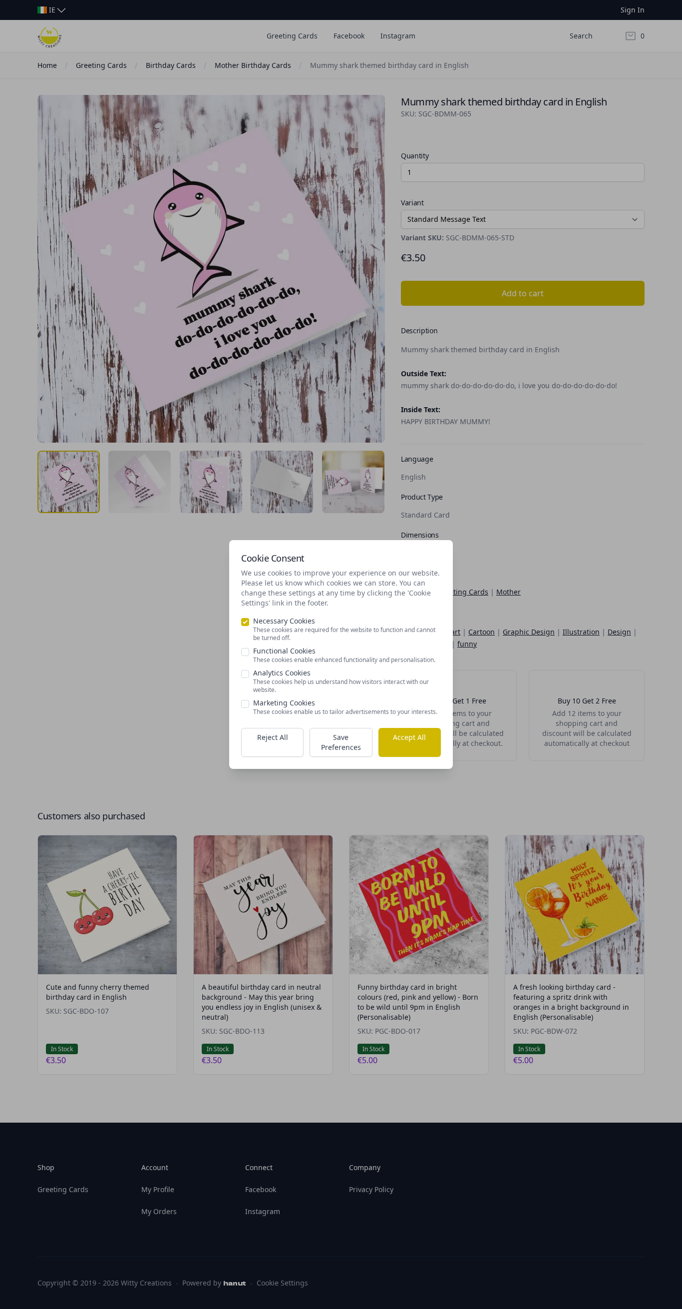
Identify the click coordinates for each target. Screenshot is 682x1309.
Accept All (409, 737)
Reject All (272, 737)
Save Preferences (341, 742)
